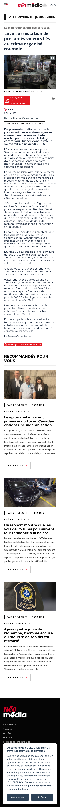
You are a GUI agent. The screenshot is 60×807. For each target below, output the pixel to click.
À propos (7, 728)
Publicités (8, 737)
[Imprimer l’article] (53, 99)
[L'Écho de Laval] (15, 711)
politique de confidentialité (36, 785)
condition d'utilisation (18, 789)
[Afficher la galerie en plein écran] (52, 58)
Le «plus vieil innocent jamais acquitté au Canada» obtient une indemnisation (29, 421)
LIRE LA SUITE (15, 465)
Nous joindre (9, 724)
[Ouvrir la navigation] (5, 5)
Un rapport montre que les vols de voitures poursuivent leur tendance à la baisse (29, 529)
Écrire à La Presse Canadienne (25, 124)
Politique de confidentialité (16, 741)
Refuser (42, 797)
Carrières (7, 733)
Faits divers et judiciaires (31, 16)
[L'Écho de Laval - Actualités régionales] (30, 5)
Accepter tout (18, 797)
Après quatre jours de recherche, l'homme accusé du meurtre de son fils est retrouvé (28, 635)
